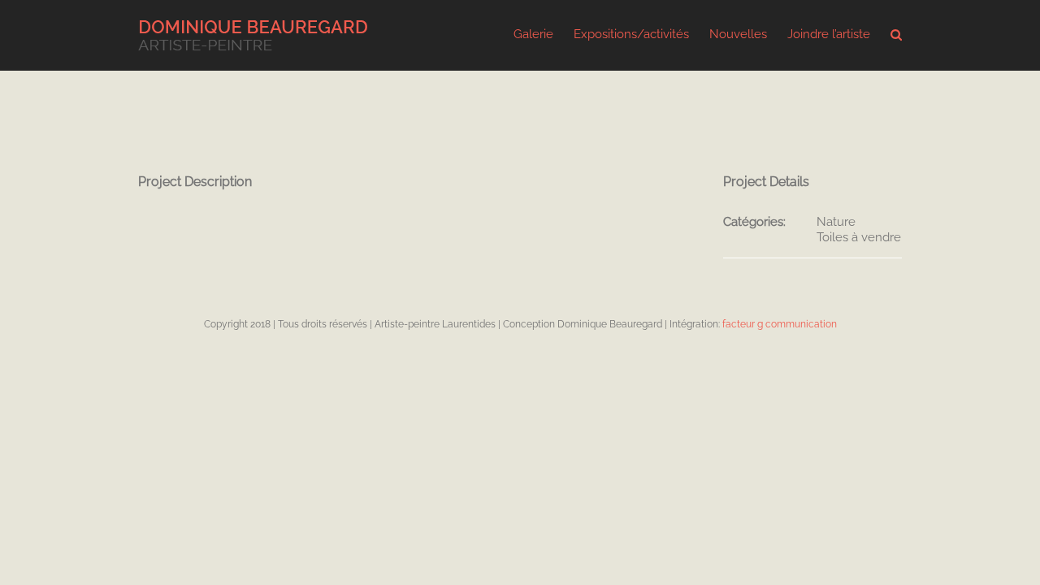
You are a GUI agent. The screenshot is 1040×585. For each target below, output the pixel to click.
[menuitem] (544, 33)
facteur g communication (779, 324)
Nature (836, 221)
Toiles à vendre (859, 237)
